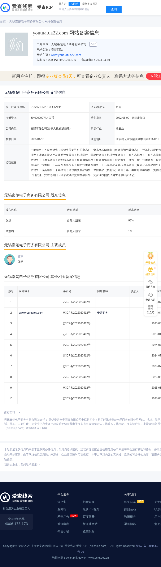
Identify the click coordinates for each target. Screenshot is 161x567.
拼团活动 (130, 509)
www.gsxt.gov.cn (98, 557)
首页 (3, 21)
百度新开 (89, 516)
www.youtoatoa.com (31, 312)
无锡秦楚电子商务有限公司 (26, 21)
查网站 (61, 509)
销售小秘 (63, 531)
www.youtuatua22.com (66, 55)
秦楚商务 (102, 312)
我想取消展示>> (30, 464)
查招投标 (89, 531)
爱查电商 (63, 524)
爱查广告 (63, 516)
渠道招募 (130, 524)
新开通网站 (90, 524)
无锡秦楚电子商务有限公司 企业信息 (35, 92)
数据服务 (130, 516)
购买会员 (130, 502)
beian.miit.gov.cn (76, 557)
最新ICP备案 (91, 509)
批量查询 (89, 502)
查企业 (61, 502)
